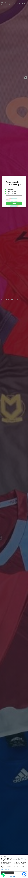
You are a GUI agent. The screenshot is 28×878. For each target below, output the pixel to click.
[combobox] (8, 200)
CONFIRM (14, 203)
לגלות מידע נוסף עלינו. (5, 869)
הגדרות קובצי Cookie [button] (14, 876)
